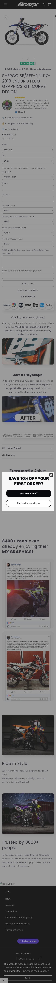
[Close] (51, 475)
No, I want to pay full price (28, 503)
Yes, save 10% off (28, 493)
